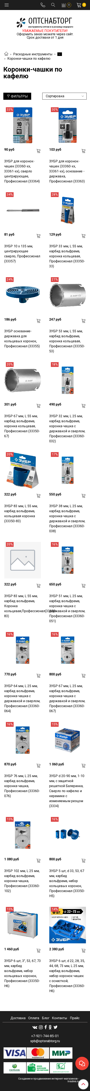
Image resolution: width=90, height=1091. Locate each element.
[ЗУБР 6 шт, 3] (22, 925)
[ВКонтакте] (34, 1027)
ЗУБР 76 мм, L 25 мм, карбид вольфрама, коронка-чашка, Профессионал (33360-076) (22, 786)
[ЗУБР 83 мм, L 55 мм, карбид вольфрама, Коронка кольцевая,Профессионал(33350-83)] (22, 560)
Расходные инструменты (33, 54)
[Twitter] (55, 1027)
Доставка (18, 1018)
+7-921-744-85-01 (45, 1036)
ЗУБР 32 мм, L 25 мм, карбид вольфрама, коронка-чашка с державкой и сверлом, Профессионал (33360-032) (67, 428)
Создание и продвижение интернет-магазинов (48, 1078)
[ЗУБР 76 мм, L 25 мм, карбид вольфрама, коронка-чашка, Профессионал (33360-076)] (22, 740)
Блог (45, 1018)
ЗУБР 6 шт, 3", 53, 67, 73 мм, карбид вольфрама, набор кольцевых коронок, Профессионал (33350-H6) (22, 973)
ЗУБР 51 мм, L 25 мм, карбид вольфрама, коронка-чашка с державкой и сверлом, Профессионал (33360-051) (67, 608)
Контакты (59, 1018)
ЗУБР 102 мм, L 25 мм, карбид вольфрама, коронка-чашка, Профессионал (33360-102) (22, 881)
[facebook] (45, 1027)
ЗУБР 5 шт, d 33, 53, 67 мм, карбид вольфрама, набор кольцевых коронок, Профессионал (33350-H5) (67, 883)
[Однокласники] (50, 1027)
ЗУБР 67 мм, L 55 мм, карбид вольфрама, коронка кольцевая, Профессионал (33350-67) (22, 426)
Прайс (75, 1018)
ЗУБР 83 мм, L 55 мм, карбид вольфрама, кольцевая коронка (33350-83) (21, 513)
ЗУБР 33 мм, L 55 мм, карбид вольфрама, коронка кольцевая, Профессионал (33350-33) (67, 256)
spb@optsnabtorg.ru (45, 1041)
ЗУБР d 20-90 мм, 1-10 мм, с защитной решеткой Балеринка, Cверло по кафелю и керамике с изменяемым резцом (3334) (66, 791)
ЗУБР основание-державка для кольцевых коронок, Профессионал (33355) (22, 338)
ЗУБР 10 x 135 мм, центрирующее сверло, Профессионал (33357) (22, 253)
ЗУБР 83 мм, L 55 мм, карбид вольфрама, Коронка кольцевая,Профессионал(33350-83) (22, 606)
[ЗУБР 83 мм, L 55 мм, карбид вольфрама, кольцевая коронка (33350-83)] (22, 470)
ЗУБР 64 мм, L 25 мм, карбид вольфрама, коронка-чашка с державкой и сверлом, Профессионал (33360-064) (22, 698)
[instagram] (41, 1027)
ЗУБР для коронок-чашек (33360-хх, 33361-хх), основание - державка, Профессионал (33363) (67, 171)
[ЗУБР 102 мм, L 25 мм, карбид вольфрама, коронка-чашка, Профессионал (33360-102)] (22, 835)
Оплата (33, 1018)
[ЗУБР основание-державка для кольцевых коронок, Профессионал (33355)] (22, 295)
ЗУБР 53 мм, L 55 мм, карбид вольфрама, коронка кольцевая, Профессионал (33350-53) (67, 341)
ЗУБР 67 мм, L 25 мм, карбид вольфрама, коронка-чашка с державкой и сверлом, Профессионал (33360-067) (67, 698)
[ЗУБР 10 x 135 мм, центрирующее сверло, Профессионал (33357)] (22, 210)
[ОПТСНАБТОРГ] (45, 22)
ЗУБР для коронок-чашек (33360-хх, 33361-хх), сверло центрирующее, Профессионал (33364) (22, 171)
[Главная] (6, 54)
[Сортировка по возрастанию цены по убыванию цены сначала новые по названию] (64, 96)
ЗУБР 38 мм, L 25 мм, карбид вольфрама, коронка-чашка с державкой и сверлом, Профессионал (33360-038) (67, 518)
